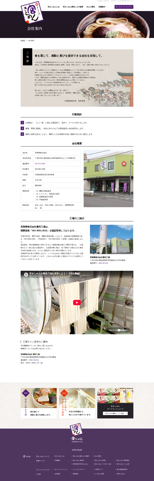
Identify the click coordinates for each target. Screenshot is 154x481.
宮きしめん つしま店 (123, 464)
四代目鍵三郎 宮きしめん (80, 464)
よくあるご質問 (99, 474)
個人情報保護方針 (122, 469)
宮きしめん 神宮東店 (123, 460)
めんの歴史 (91, 7)
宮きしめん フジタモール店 (102, 464)
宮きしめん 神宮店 (78, 460)
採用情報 (75, 474)
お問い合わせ (121, 474)
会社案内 (57, 474)
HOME (23, 40)
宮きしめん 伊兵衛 (100, 460)
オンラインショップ (61, 469)
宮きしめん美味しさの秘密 (73, 7)
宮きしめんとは (54, 7)
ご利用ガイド (98, 469)
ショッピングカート (79, 469)
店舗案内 (57, 460)
